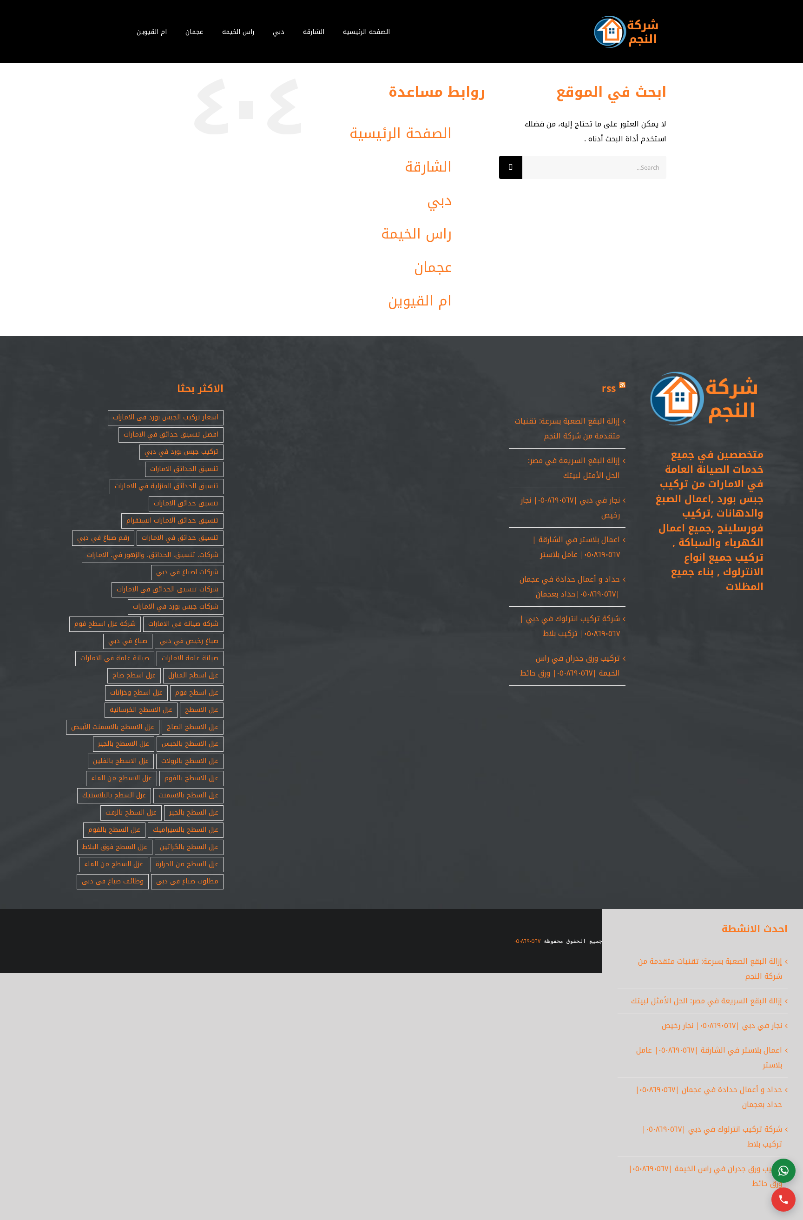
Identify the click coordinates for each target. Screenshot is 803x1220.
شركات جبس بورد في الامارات (175, 606)
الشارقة (428, 167)
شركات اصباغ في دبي (187, 572)
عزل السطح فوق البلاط (114, 847)
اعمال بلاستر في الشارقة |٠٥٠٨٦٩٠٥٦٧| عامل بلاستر (576, 547)
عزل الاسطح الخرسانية (141, 709)
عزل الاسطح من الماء (121, 778)
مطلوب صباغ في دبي (187, 881)
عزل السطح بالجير (193, 812)
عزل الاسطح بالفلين (121, 761)
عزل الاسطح (201, 709)
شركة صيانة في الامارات (183, 623)
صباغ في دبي (127, 641)
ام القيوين (420, 301)
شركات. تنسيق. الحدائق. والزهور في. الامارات (152, 555)
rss (609, 388)
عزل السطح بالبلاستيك (114, 795)
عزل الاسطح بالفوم (191, 778)
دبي (439, 200)
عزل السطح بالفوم (114, 829)
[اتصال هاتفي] (783, 1199)
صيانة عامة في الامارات (114, 658)
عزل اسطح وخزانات (136, 692)
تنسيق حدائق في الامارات (180, 537)
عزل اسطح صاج (134, 675)
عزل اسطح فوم (196, 692)
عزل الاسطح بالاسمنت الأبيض (112, 727)
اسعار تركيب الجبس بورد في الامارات (165, 417)
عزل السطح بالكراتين (189, 847)
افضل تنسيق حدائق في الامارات (171, 434)
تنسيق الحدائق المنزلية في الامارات (166, 486)
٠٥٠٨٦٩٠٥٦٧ (527, 941)
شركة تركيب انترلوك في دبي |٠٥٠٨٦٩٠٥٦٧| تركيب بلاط (570, 626)
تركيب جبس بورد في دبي (181, 451)
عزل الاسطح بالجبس (190, 743)
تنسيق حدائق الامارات (186, 503)
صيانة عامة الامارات (190, 658)
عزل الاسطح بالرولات (189, 761)
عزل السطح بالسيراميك (185, 829)
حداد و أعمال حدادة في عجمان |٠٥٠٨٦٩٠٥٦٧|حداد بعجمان (570, 586)
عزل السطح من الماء (113, 864)
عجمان (433, 267)
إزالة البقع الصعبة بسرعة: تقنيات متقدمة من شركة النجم (567, 428)
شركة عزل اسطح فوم (105, 623)
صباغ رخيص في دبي (189, 641)
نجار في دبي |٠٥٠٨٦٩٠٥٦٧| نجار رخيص (722, 1025)
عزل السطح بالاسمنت (188, 795)
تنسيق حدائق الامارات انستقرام (172, 520)
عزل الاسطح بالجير (123, 743)
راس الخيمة (416, 234)
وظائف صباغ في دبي (113, 881)
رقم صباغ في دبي (103, 537)
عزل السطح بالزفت (131, 812)
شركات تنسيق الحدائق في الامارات (167, 589)
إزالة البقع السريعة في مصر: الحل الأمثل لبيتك (574, 468)
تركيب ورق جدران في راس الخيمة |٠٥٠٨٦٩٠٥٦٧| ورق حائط (570, 665)
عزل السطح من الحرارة (187, 864)
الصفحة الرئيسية (400, 133)
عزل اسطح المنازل (193, 675)
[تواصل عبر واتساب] (783, 1171)
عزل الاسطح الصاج (192, 727)
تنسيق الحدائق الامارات (184, 469)
